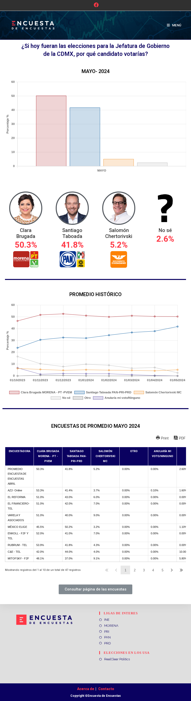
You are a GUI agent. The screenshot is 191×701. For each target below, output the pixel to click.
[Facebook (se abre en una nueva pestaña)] (95, 4)
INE (106, 620)
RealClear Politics (117, 659)
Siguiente (172, 570)
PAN (107, 637)
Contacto (106, 689)
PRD (107, 643)
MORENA (111, 625)
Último (181, 570)
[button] (95, 589)
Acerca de (85, 689)
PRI (106, 631)
